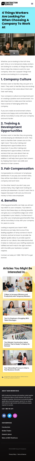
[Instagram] (15, 416)
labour (18, 376)
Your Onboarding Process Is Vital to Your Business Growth (16, 369)
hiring (12, 376)
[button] (32, 3)
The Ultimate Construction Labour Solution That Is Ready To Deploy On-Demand (17, 344)
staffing (6, 378)
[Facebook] (4, 416)
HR (15, 376)
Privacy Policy (12, 454)
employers (7, 376)
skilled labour (24, 376)
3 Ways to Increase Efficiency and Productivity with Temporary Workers (17, 295)
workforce (16, 378)
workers (11, 378)
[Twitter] (9, 416)
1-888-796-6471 (8, 408)
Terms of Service (21, 454)
